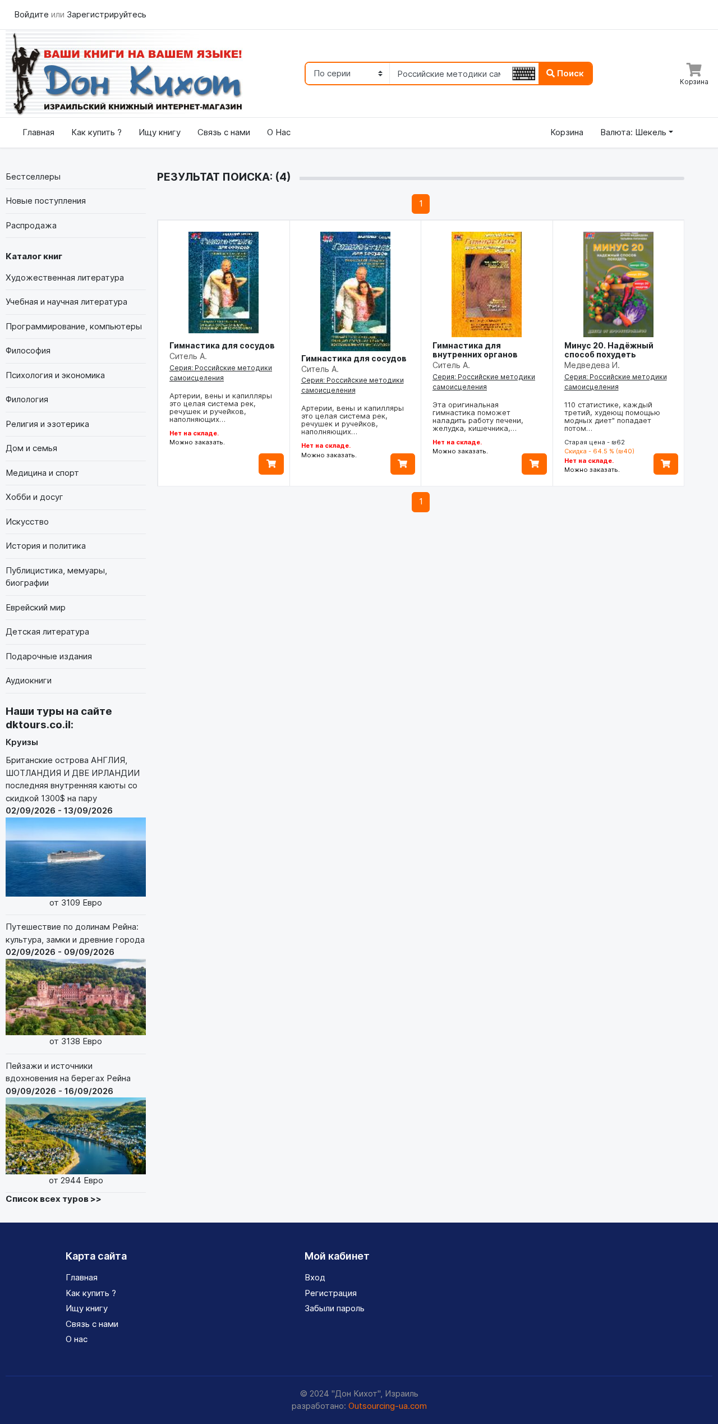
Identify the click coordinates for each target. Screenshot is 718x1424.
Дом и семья (31, 448)
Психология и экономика (55, 375)
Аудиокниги (29, 680)
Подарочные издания (49, 656)
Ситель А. (188, 356)
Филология (27, 399)
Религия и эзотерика (47, 424)
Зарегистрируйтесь (106, 14)
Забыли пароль (335, 1308)
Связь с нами (223, 132)
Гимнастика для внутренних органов (475, 350)
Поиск (569, 73)
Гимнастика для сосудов (222, 345)
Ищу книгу (160, 132)
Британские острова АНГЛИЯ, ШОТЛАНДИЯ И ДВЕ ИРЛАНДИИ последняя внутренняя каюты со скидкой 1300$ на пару (73, 831)
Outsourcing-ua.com (387, 1405)
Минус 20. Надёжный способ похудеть (608, 350)
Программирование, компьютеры (74, 326)
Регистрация (331, 1293)
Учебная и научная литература (66, 301)
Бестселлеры (33, 176)
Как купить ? (96, 132)
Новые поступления (46, 200)
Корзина (566, 132)
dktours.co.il (38, 724)
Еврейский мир (36, 607)
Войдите (32, 14)
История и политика (46, 545)
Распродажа (31, 225)
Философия (28, 350)
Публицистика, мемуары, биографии (56, 577)
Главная (38, 132)
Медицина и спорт (42, 472)
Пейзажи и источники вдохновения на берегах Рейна (68, 1123)
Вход (315, 1277)
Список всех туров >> (54, 1198)
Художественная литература (65, 277)
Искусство (27, 521)
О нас (77, 1339)
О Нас (279, 132)
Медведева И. (592, 365)
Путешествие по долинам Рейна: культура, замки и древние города (75, 983)
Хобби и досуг (34, 496)
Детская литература (47, 631)
